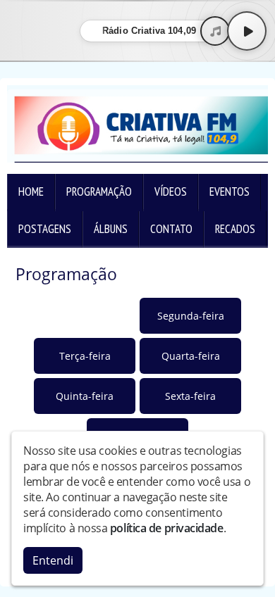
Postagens (44, 229)
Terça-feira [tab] (85, 356)
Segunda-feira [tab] (190, 315)
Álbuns (111, 229)
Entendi (52, 560)
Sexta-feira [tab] (190, 396)
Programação (99, 191)
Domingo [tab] (84, 315)
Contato (171, 229)
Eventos (229, 191)
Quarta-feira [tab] (190, 356)
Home (31, 191)
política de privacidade (167, 528)
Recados (235, 229)
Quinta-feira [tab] (85, 396)
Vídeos (170, 191)
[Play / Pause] (247, 31)
